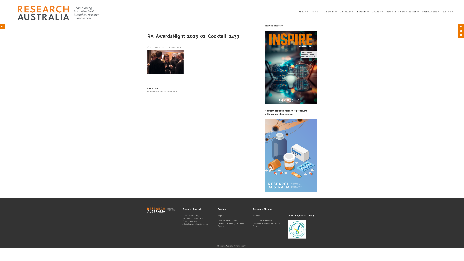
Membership (328, 12)
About (302, 12)
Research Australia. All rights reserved (232, 246)
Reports (362, 12)
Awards (376, 12)
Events (447, 12)
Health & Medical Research (402, 12)
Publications (429, 12)
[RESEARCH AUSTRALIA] (59, 11)
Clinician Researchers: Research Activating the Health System (231, 223)
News (315, 12)
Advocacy (346, 12)
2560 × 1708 (175, 47)
